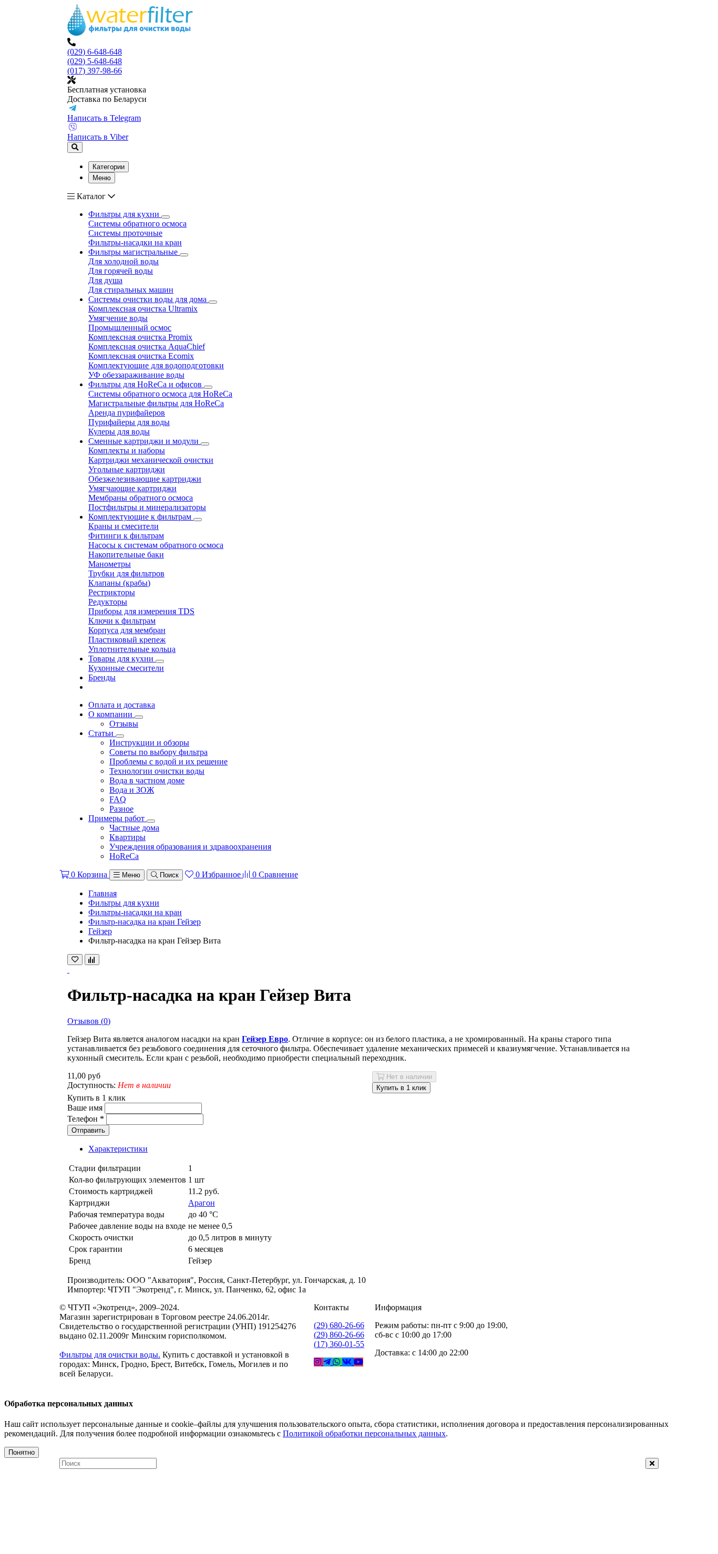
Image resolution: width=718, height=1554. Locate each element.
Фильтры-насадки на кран (135, 912)
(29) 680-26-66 (339, 1325)
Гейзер (100, 931)
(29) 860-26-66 (339, 1334)
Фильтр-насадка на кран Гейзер (144, 921)
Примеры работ (117, 818)
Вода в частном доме (146, 780)
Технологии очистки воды (156, 770)
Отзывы (123, 723)
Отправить (88, 1130)
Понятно (21, 1452)
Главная (102, 893)
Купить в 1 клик (401, 1088)
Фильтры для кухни (123, 902)
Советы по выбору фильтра (158, 752)
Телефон (85, 1118)
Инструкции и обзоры (149, 742)
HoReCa (124, 856)
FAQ (117, 799)
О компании (111, 714)
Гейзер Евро (265, 1038)
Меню (102, 178)
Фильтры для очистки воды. (109, 1354)
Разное (121, 808)
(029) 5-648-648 (94, 61)
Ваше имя (84, 1107)
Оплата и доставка (121, 704)
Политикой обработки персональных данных (364, 1433)
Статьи (102, 733)
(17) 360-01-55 (339, 1344)
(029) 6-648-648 (94, 51)
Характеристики (118, 1148)
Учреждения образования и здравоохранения (190, 846)
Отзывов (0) (88, 1021)
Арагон (201, 1202)
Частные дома (134, 827)
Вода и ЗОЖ (131, 789)
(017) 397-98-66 (94, 70)
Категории (109, 167)
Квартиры (127, 837)
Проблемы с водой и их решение (168, 761)
